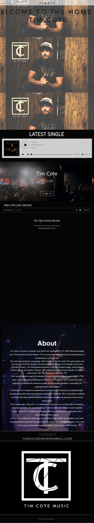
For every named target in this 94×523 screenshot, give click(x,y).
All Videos (46, 193)
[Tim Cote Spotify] (48, 3)
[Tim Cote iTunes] (51, 3)
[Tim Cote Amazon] (54, 3)
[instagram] (43, 3)
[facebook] (40, 3)
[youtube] (46, 3)
